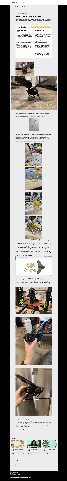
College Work (17, 6)
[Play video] (33, 266)
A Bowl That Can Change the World (17, 450)
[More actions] (51, 13)
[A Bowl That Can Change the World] (18, 444)
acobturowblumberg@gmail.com (16, 474)
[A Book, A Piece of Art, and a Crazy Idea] (49, 444)
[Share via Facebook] (15, 429)
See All (56, 438)
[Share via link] (23, 429)
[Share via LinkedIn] (20, 429)
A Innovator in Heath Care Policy (33, 450)
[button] (55, 6)
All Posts (12, 6)
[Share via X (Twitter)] (18, 429)
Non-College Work (23, 6)
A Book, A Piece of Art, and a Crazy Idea (49, 450)
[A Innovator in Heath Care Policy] (34, 444)
